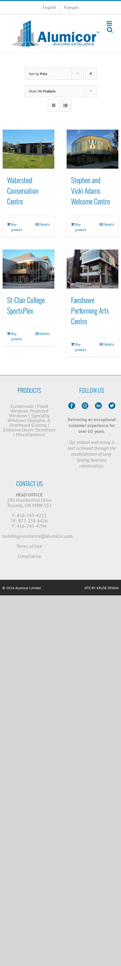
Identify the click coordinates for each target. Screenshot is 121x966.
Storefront (45, 430)
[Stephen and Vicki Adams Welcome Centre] (92, 149)
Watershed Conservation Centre (22, 190)
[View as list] (65, 105)
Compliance (29, 556)
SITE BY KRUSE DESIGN (101, 588)
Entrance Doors (18, 430)
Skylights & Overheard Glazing (30, 422)
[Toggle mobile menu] (110, 23)
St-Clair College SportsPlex (26, 305)
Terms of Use (29, 546)
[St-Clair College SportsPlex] (28, 269)
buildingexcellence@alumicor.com (37, 536)
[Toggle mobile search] (110, 30)
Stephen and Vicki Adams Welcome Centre (90, 190)
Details (44, 224)
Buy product (16, 227)
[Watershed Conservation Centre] (28, 149)
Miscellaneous (30, 434)
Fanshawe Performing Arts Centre (90, 310)
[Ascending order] (91, 74)
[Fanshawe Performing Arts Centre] (92, 269)
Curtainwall (22, 406)
